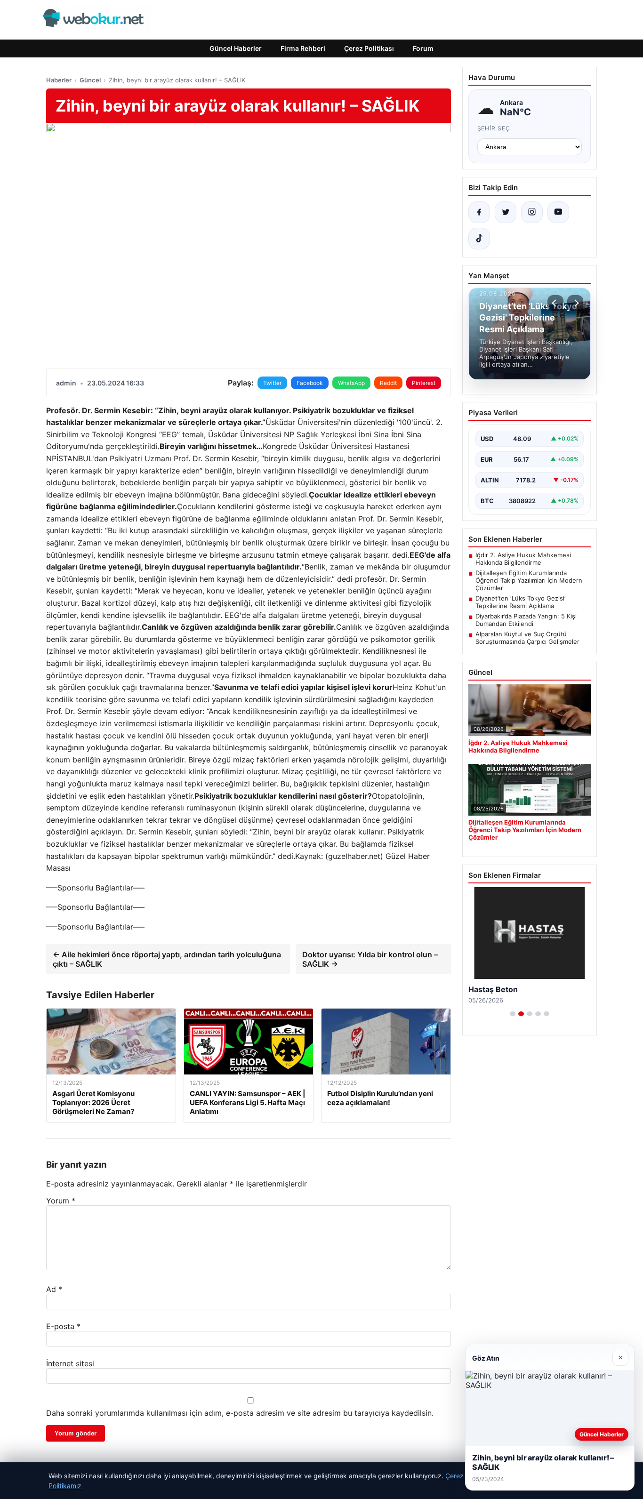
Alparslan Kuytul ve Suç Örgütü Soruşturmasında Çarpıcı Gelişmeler (527, 637)
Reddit (388, 382)
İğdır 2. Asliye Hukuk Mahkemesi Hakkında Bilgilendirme (523, 558)
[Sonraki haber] (575, 303)
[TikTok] (479, 238)
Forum (423, 48)
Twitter (272, 382)
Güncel (90, 80)
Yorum (60, 1200)
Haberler (59, 80)
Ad (54, 1289)
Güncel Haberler (235, 48)
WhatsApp (351, 382)
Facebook (310, 382)
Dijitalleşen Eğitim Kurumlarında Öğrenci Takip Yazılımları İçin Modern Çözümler (528, 580)
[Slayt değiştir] (512, 1013)
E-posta (63, 1326)
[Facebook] (479, 212)
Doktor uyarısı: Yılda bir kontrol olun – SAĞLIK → (370, 959)
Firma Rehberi (303, 48)
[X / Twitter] (505, 212)
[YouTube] (558, 212)
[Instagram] (532, 212)
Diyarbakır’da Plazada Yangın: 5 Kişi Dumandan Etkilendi (526, 619)
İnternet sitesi (70, 1363)
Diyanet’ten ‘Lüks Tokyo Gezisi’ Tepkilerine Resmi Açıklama (520, 601)
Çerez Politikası (369, 48)
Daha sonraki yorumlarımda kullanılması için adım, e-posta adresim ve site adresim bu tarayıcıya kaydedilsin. (240, 1413)
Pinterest (423, 382)
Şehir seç (494, 128)
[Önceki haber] (555, 303)
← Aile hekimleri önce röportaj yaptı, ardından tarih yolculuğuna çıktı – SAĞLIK (167, 959)
